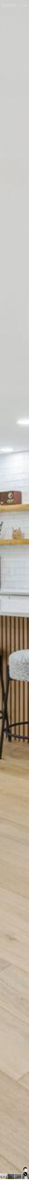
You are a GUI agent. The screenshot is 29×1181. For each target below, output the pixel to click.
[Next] (25, 586)
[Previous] (3, 586)
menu (21, 5)
